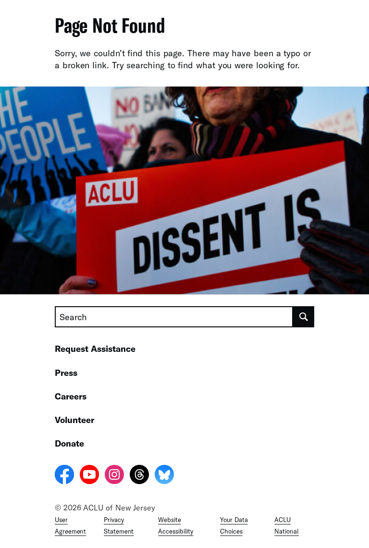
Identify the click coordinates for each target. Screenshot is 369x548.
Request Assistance (95, 348)
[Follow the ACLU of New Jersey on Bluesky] (164, 476)
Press (66, 372)
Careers (70, 396)
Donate (69, 443)
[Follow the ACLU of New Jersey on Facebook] (64, 476)
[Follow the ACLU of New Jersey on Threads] (139, 476)
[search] (303, 316)
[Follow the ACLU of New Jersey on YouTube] (89, 476)
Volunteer (74, 419)
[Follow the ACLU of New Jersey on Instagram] (114, 476)
